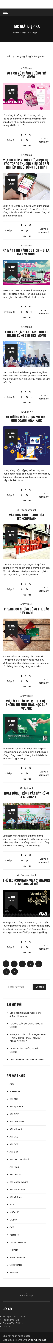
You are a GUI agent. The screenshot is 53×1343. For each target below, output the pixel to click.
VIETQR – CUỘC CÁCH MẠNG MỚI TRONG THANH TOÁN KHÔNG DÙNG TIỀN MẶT (28, 1038)
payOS (6, 1326)
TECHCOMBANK (18, 1242)
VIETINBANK (16, 1265)
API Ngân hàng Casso (14, 1316)
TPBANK (14, 1250)
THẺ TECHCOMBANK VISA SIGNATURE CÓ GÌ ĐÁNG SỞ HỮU (26, 882)
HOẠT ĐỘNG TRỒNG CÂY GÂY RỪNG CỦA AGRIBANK (26, 795)
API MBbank (16, 1129)
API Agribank (26, 788)
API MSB (14, 1136)
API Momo (26, 68)
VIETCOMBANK (17, 1257)
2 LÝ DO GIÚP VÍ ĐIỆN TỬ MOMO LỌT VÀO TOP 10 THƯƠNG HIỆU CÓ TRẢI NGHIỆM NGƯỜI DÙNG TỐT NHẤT (26, 163)
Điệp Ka (11, 140)
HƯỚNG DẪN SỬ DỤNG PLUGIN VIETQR (26, 1025)
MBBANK (14, 1212)
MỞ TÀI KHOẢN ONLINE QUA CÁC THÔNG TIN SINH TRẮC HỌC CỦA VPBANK (26, 704)
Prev (6, 963)
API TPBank (16, 1174)
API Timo (14, 1167)
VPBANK (14, 1272)
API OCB (14, 1144)
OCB (12, 1227)
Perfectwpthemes (36, 1339)
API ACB (14, 1099)
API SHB (14, 1151)
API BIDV (14, 1114)
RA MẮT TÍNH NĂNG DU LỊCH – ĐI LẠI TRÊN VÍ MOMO (26, 252)
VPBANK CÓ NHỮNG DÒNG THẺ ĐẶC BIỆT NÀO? (26, 610)
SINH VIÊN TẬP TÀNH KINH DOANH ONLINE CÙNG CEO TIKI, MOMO (26, 333)
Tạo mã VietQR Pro (13, 1323)
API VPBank (26, 604)
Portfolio (14, 1234)
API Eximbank (17, 1121)
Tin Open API (26, 411)
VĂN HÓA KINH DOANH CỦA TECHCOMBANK (26, 516)
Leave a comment (43, 140)
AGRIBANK (15, 1091)
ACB (12, 1084)
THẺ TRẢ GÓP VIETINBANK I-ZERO (27, 1059)
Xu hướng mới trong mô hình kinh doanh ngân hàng (26, 418)
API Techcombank (26, 510)
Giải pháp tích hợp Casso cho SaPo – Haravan (26, 1014)
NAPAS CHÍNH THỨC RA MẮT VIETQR (25, 1050)
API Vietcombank (19, 1182)
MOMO (13, 1219)
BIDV (12, 1204)
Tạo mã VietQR (11, 1319)
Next (14, 971)
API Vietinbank (17, 1189)
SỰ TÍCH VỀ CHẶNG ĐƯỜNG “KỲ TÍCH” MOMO (27, 75)
